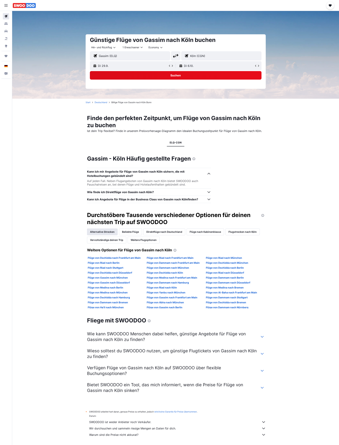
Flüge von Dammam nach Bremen (108, 302)
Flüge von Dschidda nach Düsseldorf (110, 272)
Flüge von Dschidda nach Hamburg (109, 297)
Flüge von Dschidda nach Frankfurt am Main (114, 257)
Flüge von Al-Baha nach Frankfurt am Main (231, 292)
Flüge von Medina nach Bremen (225, 287)
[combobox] (103, 47)
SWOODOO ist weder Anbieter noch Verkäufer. (120, 422)
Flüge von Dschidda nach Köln (165, 272)
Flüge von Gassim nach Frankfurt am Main (172, 297)
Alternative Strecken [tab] (102, 231)
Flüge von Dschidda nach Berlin (225, 267)
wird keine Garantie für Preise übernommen (175, 411)
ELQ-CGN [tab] (176, 142)
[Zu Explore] (6, 46)
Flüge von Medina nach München (108, 292)
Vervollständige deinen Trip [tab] (106, 239)
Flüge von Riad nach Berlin (104, 262)
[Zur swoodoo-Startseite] (24, 5)
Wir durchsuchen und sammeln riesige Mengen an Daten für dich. (132, 428)
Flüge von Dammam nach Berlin (225, 277)
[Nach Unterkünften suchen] (6, 23)
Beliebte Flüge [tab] (130, 231)
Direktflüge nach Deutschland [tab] (164, 231)
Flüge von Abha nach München (165, 302)
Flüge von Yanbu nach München (166, 292)
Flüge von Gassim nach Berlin (164, 307)
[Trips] (6, 56)
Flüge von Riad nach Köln (162, 287)
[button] (6, 5)
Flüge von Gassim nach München (108, 277)
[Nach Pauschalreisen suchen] (6, 38)
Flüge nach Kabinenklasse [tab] (205, 231)
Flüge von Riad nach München (224, 257)
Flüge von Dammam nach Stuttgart (227, 297)
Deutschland (101, 102)
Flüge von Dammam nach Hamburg (168, 282)
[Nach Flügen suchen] (6, 16)
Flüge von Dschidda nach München (227, 262)
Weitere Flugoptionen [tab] (144, 239)
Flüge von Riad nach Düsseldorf (225, 272)
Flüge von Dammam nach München (168, 267)
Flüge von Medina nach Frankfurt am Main (172, 277)
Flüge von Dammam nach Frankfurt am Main (173, 262)
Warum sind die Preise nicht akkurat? (113, 435)
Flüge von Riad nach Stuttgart (105, 267)
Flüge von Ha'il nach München (106, 307)
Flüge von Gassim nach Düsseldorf (109, 282)
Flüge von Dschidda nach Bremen (226, 302)
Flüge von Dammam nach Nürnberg (227, 307)
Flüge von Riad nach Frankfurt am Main (170, 257)
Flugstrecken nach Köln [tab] (242, 231)
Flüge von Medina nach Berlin (105, 287)
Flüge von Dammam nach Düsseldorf (228, 282)
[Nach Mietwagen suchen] (6, 31)
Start (88, 102)
